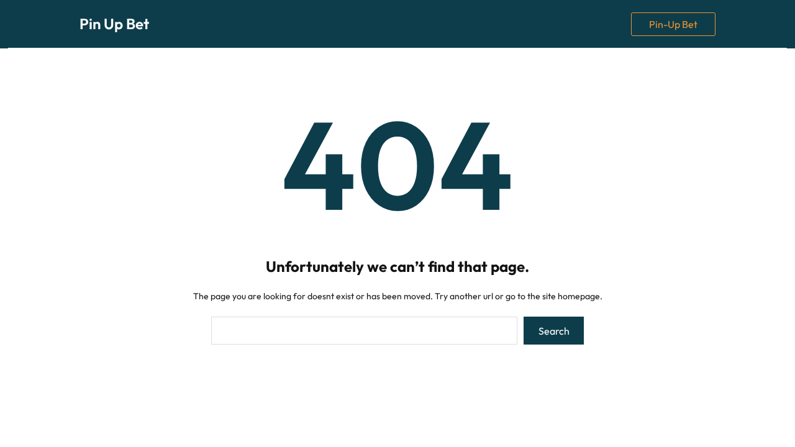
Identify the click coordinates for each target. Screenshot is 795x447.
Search (554, 331)
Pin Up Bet (114, 23)
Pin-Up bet (673, 24)
